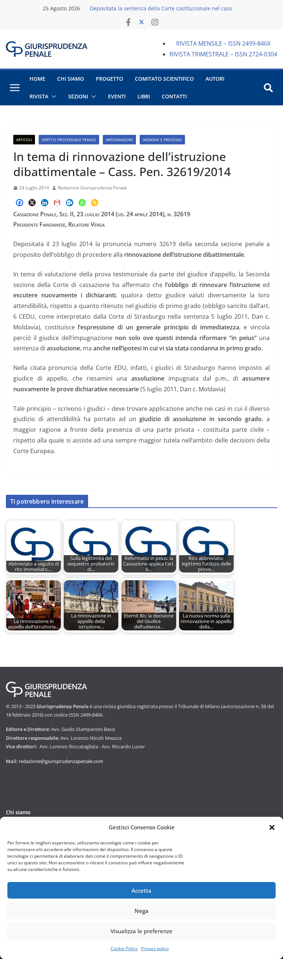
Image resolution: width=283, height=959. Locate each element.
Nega (141, 910)
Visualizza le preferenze (141, 931)
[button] (272, 827)
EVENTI (117, 96)
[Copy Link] (94, 202)
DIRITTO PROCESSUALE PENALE (69, 139)
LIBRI (143, 96)
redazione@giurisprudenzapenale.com (61, 761)
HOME (37, 78)
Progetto (109, 78)
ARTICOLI (24, 139)
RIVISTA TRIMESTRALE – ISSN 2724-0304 (223, 54)
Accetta (141, 890)
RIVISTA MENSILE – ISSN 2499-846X (223, 43)
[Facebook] (19, 202)
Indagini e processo (162, 139)
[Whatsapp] (82, 202)
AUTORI (215, 78)
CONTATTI (174, 96)
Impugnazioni (119, 139)
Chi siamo (18, 812)
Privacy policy (155, 948)
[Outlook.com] (69, 202)
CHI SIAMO (70, 78)
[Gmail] (57, 202)
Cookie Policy (124, 948)
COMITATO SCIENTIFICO (164, 78)
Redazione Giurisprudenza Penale (92, 188)
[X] (32, 202)
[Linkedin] (44, 202)
